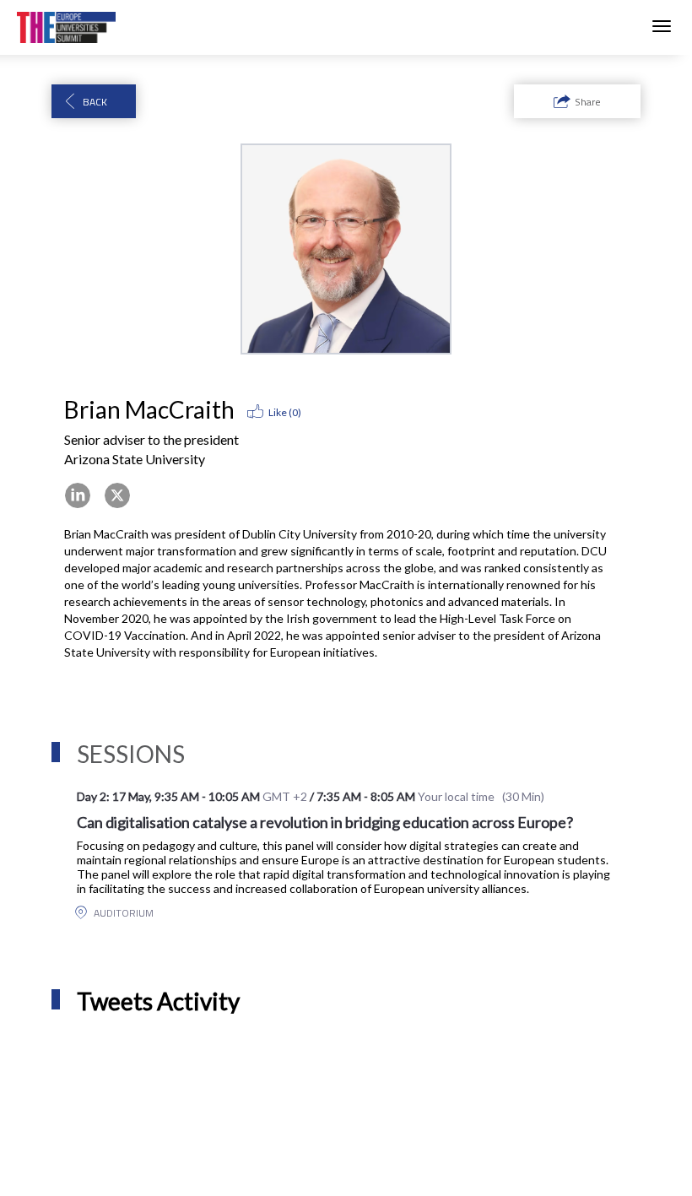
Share (588, 102)
